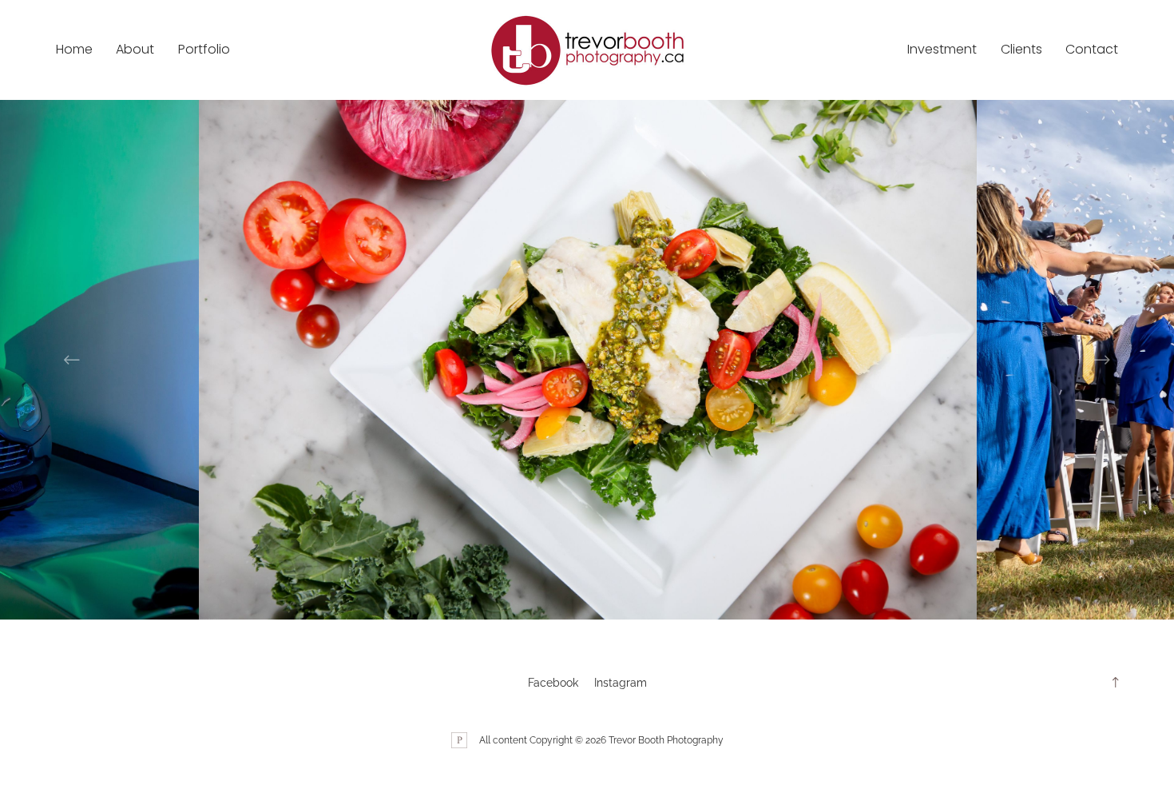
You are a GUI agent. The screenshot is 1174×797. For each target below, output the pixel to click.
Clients (1021, 49)
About (135, 49)
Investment (942, 49)
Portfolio (204, 49)
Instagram (620, 682)
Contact (1091, 49)
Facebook (553, 682)
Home (74, 49)
